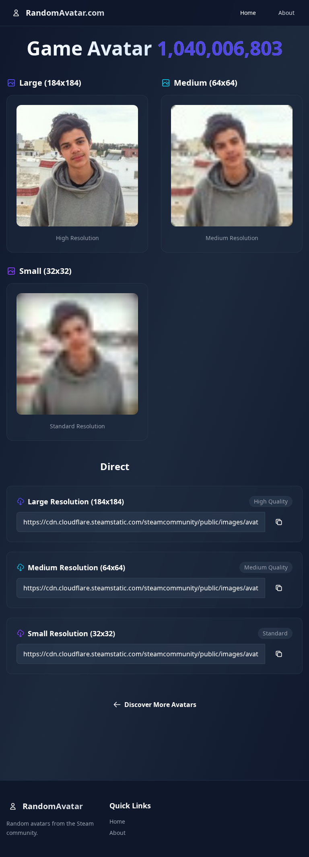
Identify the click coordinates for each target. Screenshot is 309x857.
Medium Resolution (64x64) (76, 567)
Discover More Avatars (160, 704)
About (286, 12)
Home (248, 12)
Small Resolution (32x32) (71, 633)
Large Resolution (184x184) (76, 501)
